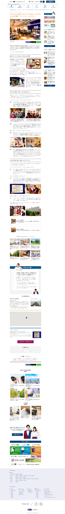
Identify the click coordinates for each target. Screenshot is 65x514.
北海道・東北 (13, 490)
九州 (11, 497)
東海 (11, 493)
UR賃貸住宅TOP (12, 9)
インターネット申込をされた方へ (49, 497)
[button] (26, 318)
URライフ (24, 9)
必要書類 (29, 490)
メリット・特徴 (21, 490)
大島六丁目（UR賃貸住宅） (14, 298)
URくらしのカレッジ (47, 490)
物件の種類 (20, 493)
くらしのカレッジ (19, 9)
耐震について (21, 494)
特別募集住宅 (46, 493)
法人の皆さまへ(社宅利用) (48, 494)
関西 (11, 494)
